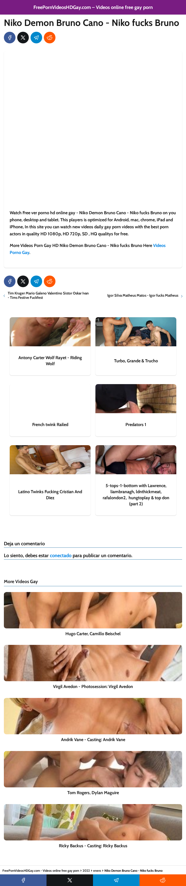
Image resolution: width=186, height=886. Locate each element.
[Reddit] (49, 37)
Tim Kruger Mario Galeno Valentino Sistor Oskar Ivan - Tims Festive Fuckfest (48, 295)
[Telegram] (36, 37)
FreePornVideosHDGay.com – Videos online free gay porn (93, 7)
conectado (60, 555)
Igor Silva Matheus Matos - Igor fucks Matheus (142, 295)
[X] (23, 37)
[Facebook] (10, 37)
